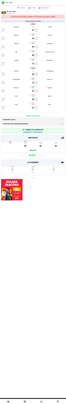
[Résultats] (24, 401)
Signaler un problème (33, 116)
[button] (33, 120)
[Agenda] (8, 401)
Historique (27, 132)
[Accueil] (9, 2)
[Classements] (58, 401)
